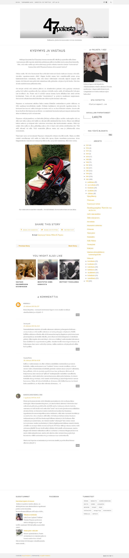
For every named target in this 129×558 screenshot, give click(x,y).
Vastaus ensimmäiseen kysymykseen (22, 284)
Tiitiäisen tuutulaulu (30, 515)
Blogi (18, 2)
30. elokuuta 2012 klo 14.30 (31, 360)
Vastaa (77, 314)
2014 (87, 173)
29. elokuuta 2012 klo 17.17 (31, 306)
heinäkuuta (91, 261)
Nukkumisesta (107, 510)
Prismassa (90, 200)
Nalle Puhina (91, 241)
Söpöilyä (95, 513)
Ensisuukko (91, 237)
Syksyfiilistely (91, 196)
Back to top (107, 556)
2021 (87, 154)
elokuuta (90, 193)
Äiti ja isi (56, 2)
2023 (87, 151)
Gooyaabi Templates (45, 555)
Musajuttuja (97, 510)
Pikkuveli (54, 235)
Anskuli (26, 303)
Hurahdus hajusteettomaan (25, 501)
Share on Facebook (30, 230)
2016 (87, 168)
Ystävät (94, 507)
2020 (87, 156)
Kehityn (86, 504)
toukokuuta (91, 267)
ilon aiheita (100, 504)
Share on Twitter (51, 230)
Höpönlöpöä (87, 510)
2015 (87, 171)
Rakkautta (94, 501)
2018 (87, 162)
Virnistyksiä (91, 244)
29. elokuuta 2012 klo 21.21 (31, 326)
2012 (87, 179)
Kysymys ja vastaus (93, 204)
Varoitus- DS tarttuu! (43, 2)
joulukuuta (91, 182)
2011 (87, 281)
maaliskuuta (91, 272)
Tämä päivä (91, 233)
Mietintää (86, 507)
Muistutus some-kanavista (45, 283)
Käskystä (90, 248)
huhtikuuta (91, 270)
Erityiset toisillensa (69, 282)
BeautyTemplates (26, 555)
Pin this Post (69, 230)
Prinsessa (90, 229)
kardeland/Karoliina (32, 395)
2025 (87, 145)
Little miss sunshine (94, 214)
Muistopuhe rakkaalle (31, 531)
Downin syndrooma (105, 501)
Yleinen (93, 504)
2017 (87, 165)
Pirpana (60, 235)
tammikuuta (91, 278)
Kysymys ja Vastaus (44, 235)
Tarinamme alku (27, 2)
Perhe (100, 507)
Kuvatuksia (90, 222)
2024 (87, 148)
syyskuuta (91, 191)
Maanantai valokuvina (94, 225)
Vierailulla (87, 513)
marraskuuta (92, 185)
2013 (87, 176)
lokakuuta (91, 188)
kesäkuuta (91, 264)
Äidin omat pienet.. (93, 218)
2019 (87, 159)
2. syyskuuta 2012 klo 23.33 (31, 398)
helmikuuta (91, 275)
